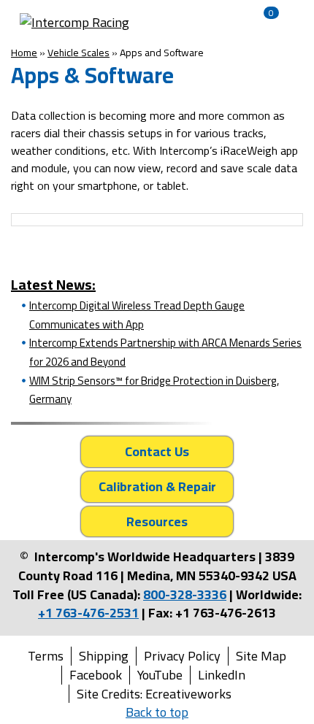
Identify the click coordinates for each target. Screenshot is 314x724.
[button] (204, 22)
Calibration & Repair (157, 486)
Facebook (95, 675)
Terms (46, 656)
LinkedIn (221, 675)
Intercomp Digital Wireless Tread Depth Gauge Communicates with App (137, 315)
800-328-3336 (184, 594)
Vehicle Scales (78, 52)
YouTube (160, 675)
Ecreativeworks (188, 694)
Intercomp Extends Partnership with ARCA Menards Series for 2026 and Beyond (165, 352)
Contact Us (157, 451)
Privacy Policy (182, 656)
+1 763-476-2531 (88, 613)
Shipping (104, 656)
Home (24, 52)
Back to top (157, 712)
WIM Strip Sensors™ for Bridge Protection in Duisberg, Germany (154, 390)
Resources (157, 521)
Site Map (261, 656)
